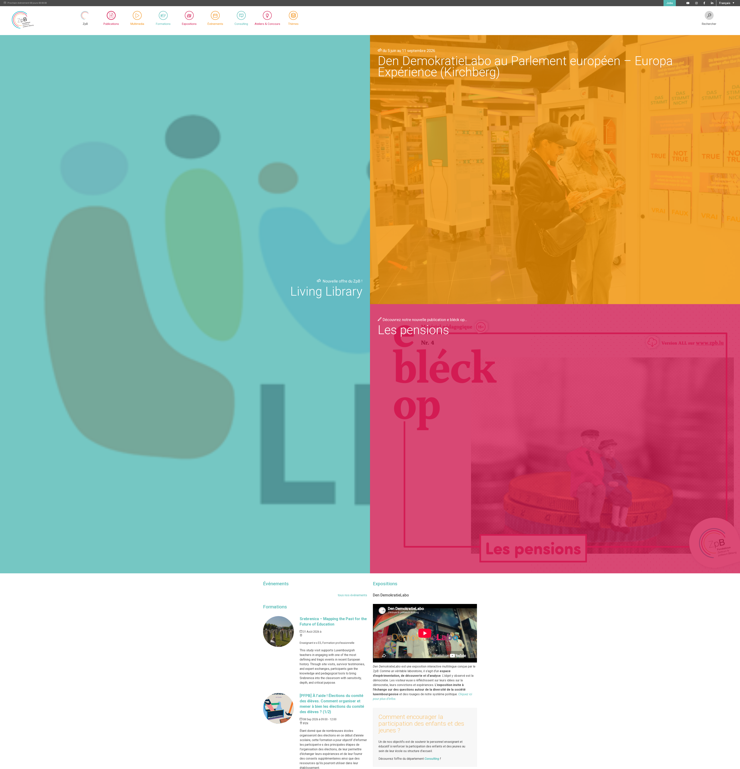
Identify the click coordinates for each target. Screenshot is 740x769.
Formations (163, 24)
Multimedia (137, 24)
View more (185, 304)
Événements (215, 24)
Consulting (241, 24)
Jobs (669, 3)
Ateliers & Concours (267, 24)
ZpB (85, 24)
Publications (111, 24)
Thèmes (293, 24)
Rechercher (709, 24)
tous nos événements (352, 595)
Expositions (189, 24)
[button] (726, 2)
